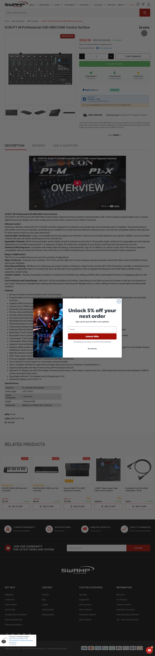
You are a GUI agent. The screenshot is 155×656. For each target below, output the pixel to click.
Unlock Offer (92, 336)
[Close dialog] (119, 301)
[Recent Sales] (5, 640)
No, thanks (92, 348)
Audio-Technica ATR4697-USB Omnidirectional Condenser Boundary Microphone (21, 640)
